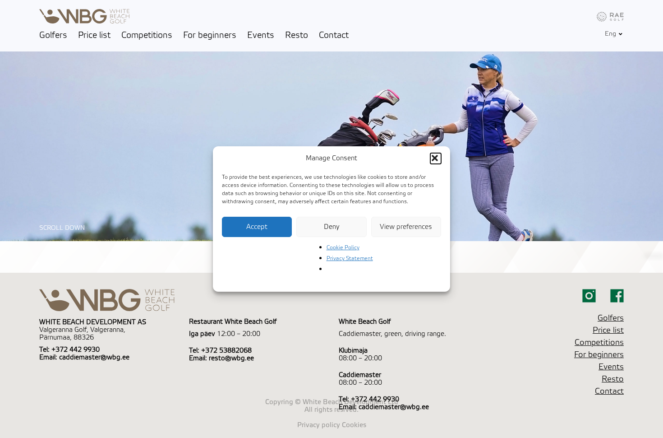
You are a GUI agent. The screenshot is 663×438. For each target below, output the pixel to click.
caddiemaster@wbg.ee (94, 357)
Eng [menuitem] (610, 34)
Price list (94, 35)
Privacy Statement (350, 258)
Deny (332, 227)
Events (260, 35)
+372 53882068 (226, 350)
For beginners (209, 35)
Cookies (354, 425)
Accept (256, 227)
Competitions (146, 35)
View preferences (406, 227)
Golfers (53, 35)
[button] (435, 158)
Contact (334, 35)
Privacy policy (318, 425)
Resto (296, 35)
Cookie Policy (343, 247)
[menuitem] (610, 33)
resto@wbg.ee (231, 358)
